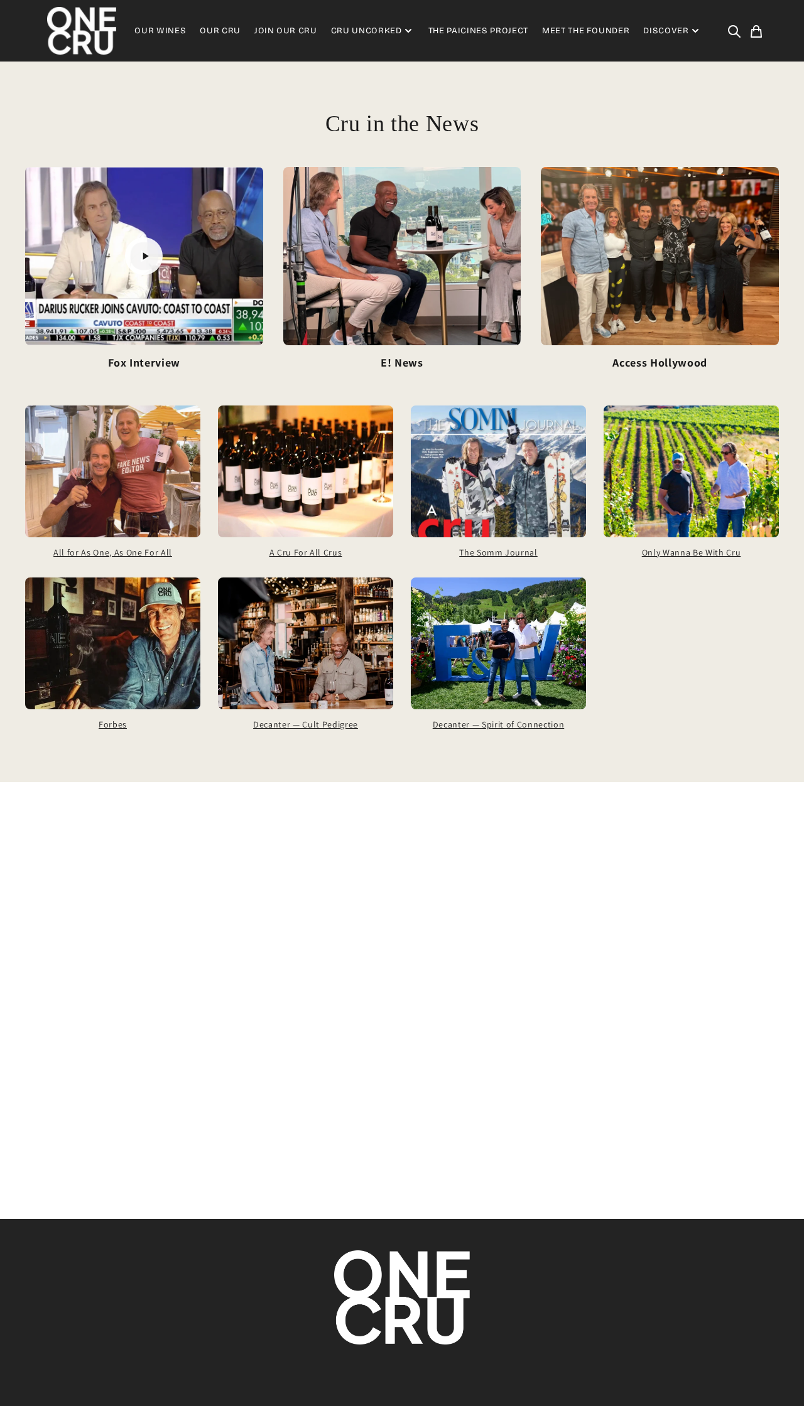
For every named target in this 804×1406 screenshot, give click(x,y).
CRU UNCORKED (366, 31)
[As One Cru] (81, 31)
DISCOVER (665, 31)
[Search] (734, 30)
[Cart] (756, 30)
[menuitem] (734, 30)
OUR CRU (220, 31)
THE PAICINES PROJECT (478, 31)
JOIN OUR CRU (285, 31)
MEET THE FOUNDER (586, 31)
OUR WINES (160, 31)
